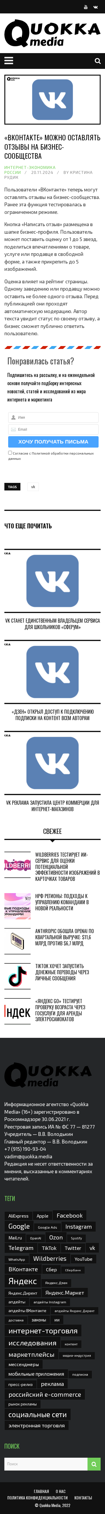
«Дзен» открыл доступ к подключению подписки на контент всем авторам (53, 715)
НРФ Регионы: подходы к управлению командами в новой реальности (62, 902)
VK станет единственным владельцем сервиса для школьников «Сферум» (52, 624)
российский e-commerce (44, 1394)
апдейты (16, 1301)
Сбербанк (73, 1270)
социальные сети (37, 1414)
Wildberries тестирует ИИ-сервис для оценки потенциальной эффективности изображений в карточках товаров (67, 866)
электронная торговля (36, 1425)
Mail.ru (15, 1237)
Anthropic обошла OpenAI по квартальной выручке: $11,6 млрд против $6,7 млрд (64, 937)
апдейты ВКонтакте (27, 1310)
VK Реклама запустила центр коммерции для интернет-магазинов (52, 806)
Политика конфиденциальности (37, 1497)
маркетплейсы (31, 1354)
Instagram (78, 1226)
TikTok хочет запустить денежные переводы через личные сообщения (62, 972)
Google (19, 1226)
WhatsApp (16, 1259)
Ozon (56, 1237)
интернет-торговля (43, 1330)
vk (33, 486)
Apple (42, 1215)
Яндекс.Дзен (56, 1283)
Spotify (76, 1238)
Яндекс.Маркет (65, 1292)
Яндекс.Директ (22, 1293)
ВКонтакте (23, 1268)
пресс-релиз (20, 1384)
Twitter (73, 1248)
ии (57, 1319)
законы (39, 1319)
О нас (61, 1491)
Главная (41, 1491)
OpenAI (35, 1238)
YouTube (83, 1259)
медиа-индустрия (77, 1355)
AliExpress (18, 1215)
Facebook (70, 1215)
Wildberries (49, 1258)
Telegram (21, 1247)
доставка (16, 1320)
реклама (52, 1383)
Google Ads (47, 1227)
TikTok (49, 1248)
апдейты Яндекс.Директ (74, 1311)
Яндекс (22, 1281)
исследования (32, 1342)
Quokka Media (49, 1505)
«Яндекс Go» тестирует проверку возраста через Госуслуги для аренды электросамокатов (60, 1010)
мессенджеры (23, 1364)
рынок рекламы (22, 1404)
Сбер (51, 1269)
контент (71, 1344)
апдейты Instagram (50, 1302)
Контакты (83, 1497)
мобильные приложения (36, 1374)
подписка (80, 1374)
